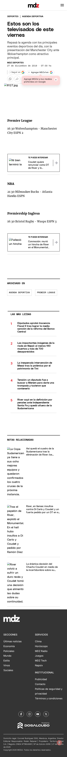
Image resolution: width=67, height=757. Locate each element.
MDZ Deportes (15, 63)
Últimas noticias (12, 641)
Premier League (46, 293)
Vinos (6, 665)
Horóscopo (41, 646)
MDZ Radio (41, 651)
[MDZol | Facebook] (21, 714)
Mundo (7, 655)
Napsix (39, 665)
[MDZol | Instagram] (29, 714)
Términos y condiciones (48, 698)
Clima (38, 641)
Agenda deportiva (19, 293)
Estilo (6, 660)
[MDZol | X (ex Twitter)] (46, 714)
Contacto (40, 684)
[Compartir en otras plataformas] (17, 79)
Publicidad (41, 679)
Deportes (12, 16)
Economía (9, 646)
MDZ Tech (41, 660)
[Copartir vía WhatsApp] (10, 79)
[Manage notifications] (59, 742)
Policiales (8, 651)
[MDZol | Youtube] (37, 714)
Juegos (39, 655)
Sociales (8, 670)
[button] (62, 5)
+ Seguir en (15, 72)
